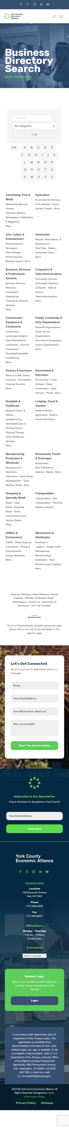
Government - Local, (46, 380)
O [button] (45, 162)
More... (9, 226)
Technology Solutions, (46, 283)
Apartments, (41, 415)
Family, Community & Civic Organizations (48, 320)
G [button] (29, 154)
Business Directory (21, 594)
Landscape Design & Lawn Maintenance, (17, 338)
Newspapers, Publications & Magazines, (19, 219)
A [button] (25, 147)
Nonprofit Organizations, (48, 327)
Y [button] (46, 177)
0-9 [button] (14, 147)
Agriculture (42, 195)
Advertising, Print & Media (18, 197)
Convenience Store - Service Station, (16, 518)
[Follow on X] (27, 4)
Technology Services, (46, 279)
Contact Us (34, 602)
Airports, (53, 415)
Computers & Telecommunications (48, 271)
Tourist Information (45, 419)
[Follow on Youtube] (48, 4)
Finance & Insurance (19, 370)
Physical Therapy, (15, 432)
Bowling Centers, (15, 261)
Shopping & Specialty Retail (15, 495)
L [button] (25, 162)
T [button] (45, 169)
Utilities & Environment (14, 535)
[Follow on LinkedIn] (41, 4)
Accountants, (25, 380)
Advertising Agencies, (17, 204)
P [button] (52, 162)
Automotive (42, 234)
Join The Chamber (41, 605)
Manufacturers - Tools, (17, 481)
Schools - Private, (44, 393)
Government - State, (46, 388)
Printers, (10, 208)
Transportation (44, 493)
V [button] (25, 177)
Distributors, (41, 542)
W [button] (32, 177)
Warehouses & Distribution (44, 535)
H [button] (36, 154)
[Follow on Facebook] (21, 4)
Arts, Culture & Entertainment (15, 236)
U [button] (52, 169)
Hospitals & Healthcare (13, 403)
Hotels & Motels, (44, 410)
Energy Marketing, (15, 555)
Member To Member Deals (39, 598)
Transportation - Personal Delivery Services (48, 505)
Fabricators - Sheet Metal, (19, 476)
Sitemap (47, 1103)
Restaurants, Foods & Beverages (47, 456)
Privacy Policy (26, 1103)
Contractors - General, (17, 345)
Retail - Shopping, (15, 507)
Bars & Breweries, (44, 467)
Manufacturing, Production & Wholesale (15, 458)
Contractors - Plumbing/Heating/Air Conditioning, (17, 353)
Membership (23, 76)
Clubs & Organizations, (47, 345)
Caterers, (40, 472)
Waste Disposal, (23, 542)
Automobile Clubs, (45, 252)
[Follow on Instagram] (34, 4)
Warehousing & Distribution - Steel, (45, 557)
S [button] (39, 169)
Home (9, 76)
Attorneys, (11, 287)
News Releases (41, 594)
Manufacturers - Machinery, (14, 469)
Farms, (55, 204)
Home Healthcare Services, (15, 439)
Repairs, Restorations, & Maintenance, (48, 241)
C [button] (39, 147)
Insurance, (11, 380)
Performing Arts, (14, 257)
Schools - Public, (44, 384)
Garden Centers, (44, 208)
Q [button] (25, 169)
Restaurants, (42, 463)
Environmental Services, (48, 200)
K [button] (54, 154)
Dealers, (52, 248)
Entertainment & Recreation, (14, 246)
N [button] (39, 162)
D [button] (45, 147)
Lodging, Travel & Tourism (46, 403)
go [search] (36, 134)
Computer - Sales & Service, (45, 289)
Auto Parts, (41, 248)
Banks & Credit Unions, (18, 375)
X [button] (39, 177)
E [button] (52, 147)
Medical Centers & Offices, (15, 412)
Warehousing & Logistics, (48, 564)
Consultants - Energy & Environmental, (18, 548)
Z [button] (52, 177)
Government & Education (44, 372)
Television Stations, (16, 213)
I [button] (42, 154)
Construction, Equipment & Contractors (14, 322)
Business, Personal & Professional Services (18, 274)
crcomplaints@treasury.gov (36, 1076)
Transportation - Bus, (46, 498)
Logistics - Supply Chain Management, (48, 548)
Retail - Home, (13, 511)
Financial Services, (16, 384)
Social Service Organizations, (43, 333)
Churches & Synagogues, (48, 340)
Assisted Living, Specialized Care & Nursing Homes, (16, 423)
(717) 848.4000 (34, 906)
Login (34, 1000)
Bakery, (50, 472)
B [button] (32, 147)
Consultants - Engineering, (13, 294)
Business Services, (16, 283)
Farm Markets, (43, 204)
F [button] (22, 154)
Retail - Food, (13, 503)
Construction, (13, 331)
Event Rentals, (13, 252)
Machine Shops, (14, 485)
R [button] (32, 169)
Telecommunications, (46, 296)
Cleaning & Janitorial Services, (16, 303)
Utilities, (10, 542)
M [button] (31, 162)
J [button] (48, 154)
